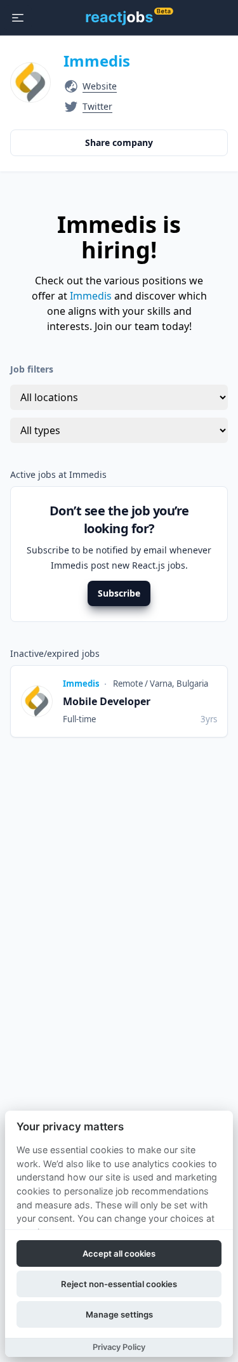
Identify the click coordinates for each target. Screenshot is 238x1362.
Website (100, 86)
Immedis (96, 60)
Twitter (97, 106)
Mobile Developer (106, 701)
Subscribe (119, 593)
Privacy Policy (119, 1347)
